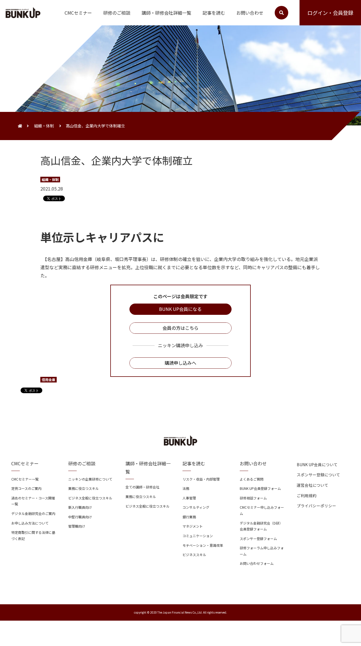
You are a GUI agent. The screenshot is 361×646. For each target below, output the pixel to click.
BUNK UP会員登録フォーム (260, 488)
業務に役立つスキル (83, 488)
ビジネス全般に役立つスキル (90, 497)
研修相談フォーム (253, 497)
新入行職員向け (80, 507)
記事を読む (213, 12)
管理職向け (76, 526)
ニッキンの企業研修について (90, 479)
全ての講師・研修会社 (142, 486)
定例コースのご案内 (26, 488)
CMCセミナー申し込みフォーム (262, 510)
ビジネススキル (194, 554)
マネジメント (192, 526)
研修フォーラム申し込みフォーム (262, 550)
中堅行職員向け (80, 516)
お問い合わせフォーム (257, 563)
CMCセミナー (78, 12)
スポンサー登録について (318, 474)
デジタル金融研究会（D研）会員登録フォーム (261, 526)
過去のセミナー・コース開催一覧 (33, 500)
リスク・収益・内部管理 (201, 479)
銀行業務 (189, 516)
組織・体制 (44, 126)
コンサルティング (195, 507)
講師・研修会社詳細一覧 (166, 12)
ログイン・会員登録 (330, 12)
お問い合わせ (249, 12)
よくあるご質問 (251, 479)
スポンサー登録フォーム (258, 538)
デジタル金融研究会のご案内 (33, 513)
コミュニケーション (197, 535)
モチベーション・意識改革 (202, 545)
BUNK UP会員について (317, 464)
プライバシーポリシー (316, 505)
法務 (185, 488)
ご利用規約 (306, 495)
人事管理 (189, 497)
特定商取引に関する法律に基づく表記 (33, 535)
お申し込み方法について (30, 523)
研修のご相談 (116, 12)
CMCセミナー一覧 (25, 479)
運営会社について (312, 485)
